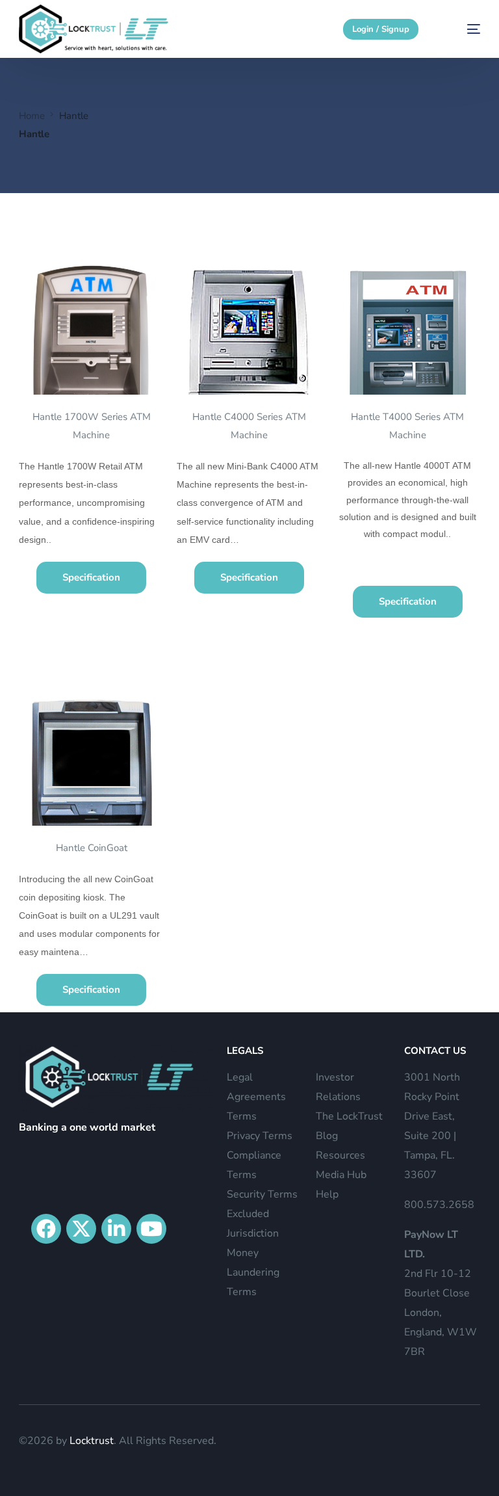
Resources (340, 1155)
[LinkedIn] (116, 1229)
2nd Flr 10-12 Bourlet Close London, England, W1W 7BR (440, 1293)
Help (327, 1194)
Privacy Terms (259, 1136)
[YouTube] (151, 1229)
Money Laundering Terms (253, 1272)
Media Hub (341, 1175)
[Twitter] (81, 1229)
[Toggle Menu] (482, 70)
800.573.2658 (439, 1205)
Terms (242, 1116)
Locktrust (92, 1441)
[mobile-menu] (462, 29)
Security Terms (262, 1194)
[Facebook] (46, 1229)
